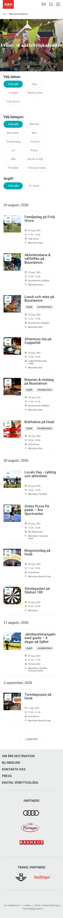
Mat (13, 159)
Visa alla (13, 84)
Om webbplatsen (12, 905)
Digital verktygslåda (20, 782)
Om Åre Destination (18, 756)
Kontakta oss (14, 769)
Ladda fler (31, 739)
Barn (34, 133)
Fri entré (34, 185)
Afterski (34, 124)
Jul (13, 150)
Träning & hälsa (36, 167)
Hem (5, 14)
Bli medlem (11, 762)
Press (7, 776)
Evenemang (13, 141)
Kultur (34, 150)
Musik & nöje (35, 159)
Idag (34, 84)
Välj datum (13, 101)
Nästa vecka (35, 92)
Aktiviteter (13, 133)
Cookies (27, 905)
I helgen (13, 92)
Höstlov (35, 141)
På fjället (13, 167)
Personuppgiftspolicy (33, 909)
